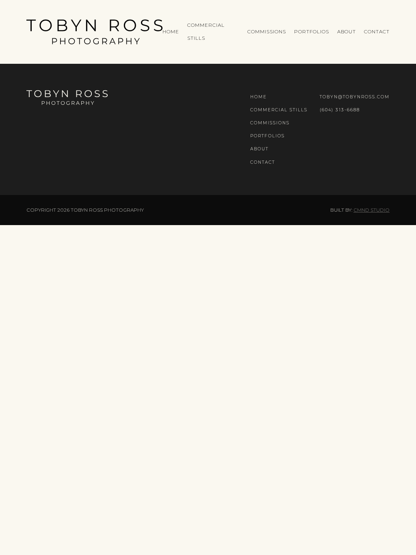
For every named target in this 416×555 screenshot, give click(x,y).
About (346, 32)
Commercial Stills (279, 110)
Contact (377, 32)
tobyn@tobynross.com (355, 97)
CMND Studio (371, 210)
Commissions (266, 32)
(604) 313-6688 (340, 110)
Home (170, 32)
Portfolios (311, 32)
